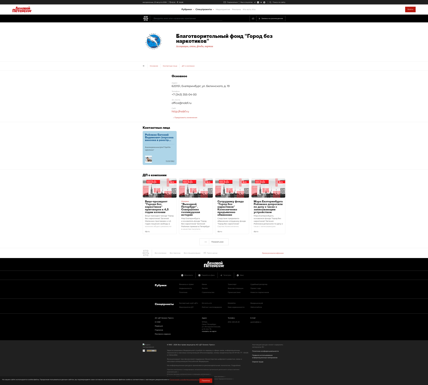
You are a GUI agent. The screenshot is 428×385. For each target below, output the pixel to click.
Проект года (255, 288)
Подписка (159, 330)
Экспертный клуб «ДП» (188, 303)
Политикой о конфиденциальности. (184, 380)
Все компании (160, 253)
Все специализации (192, 253)
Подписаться (232, 2)
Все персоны (175, 253)
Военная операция (235, 288)
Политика (183, 292)
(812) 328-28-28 (234, 322)
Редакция (159, 326)
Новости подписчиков (259, 292)
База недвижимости (236, 307)
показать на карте (209, 331)
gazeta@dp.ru (255, 322)
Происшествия (234, 292)
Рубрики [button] (186, 9)
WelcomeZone (256, 307)
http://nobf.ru (180, 111)
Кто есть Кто (249, 9)
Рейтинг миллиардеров (212, 307)
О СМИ (157, 322)
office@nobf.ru (181, 103)
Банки (204, 284)
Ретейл (205, 288)
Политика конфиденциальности (265, 351)
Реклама (236, 9)
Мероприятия (223, 9)
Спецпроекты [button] (204, 9)
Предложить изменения (185, 117)
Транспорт (232, 284)
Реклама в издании (163, 334)
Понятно (206, 381)
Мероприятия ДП (186, 307)
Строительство (208, 292)
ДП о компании (188, 66)
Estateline (232, 303)
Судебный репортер (258, 284)
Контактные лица (170, 66)
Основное (154, 66)
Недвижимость (185, 288)
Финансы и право (186, 284)
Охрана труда (257, 362)
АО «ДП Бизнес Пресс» (164, 318)
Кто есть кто (207, 303)
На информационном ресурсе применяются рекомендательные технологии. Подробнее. (204, 365)
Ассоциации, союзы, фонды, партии (194, 46)
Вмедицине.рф (256, 303)
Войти (410, 9)
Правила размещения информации (273, 253)
